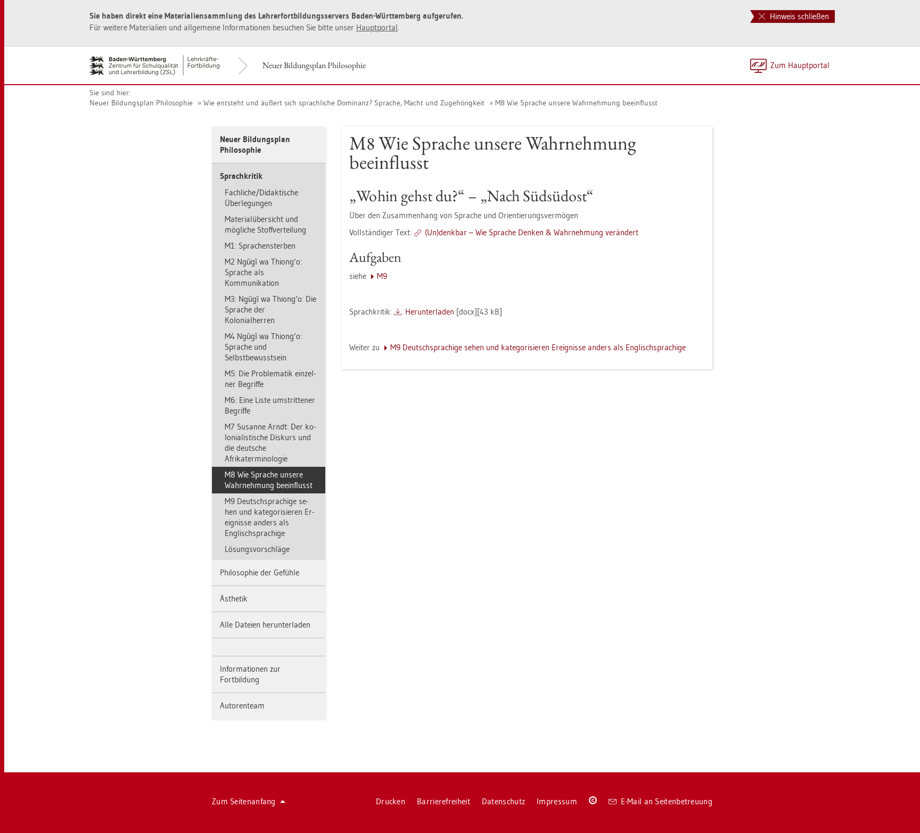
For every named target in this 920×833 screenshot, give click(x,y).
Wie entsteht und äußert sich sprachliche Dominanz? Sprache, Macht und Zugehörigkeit (343, 103)
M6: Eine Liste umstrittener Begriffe (270, 405)
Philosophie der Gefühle (259, 572)
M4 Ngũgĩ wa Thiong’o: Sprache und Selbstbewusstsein (263, 346)
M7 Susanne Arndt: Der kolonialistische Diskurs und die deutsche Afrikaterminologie (270, 443)
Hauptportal (377, 27)
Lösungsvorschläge (257, 549)
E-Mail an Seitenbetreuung (667, 801)
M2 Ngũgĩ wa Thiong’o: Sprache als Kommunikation (263, 272)
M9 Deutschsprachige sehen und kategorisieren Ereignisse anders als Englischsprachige (269, 517)
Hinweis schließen (798, 16)
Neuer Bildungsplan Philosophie (314, 65)
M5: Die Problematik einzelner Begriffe (270, 378)
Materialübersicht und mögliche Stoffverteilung (265, 224)
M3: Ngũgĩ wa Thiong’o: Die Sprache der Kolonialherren (270, 309)
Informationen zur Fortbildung (250, 674)
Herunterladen (429, 312)
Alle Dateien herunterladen (265, 625)
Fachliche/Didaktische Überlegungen (261, 197)
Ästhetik (234, 598)
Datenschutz (503, 801)
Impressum (557, 801)
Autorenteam (242, 705)
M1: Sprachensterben (260, 246)
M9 (382, 276)
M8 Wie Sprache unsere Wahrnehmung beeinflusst (576, 103)
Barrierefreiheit (443, 801)
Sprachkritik (241, 176)
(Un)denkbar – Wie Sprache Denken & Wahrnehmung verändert (531, 232)
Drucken (390, 801)
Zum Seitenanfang (244, 801)
